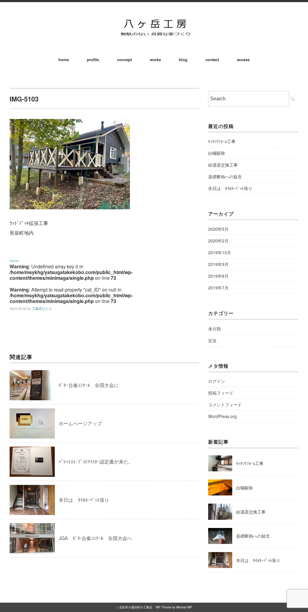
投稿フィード (220, 393)
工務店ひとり (42, 308)
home (63, 59)
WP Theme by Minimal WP (174, 607)
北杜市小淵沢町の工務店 (135, 607)
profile (93, 59)
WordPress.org (222, 416)
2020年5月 (218, 229)
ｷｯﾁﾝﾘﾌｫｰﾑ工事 (222, 141)
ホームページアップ (80, 423)
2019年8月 (218, 276)
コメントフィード (225, 404)
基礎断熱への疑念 (225, 176)
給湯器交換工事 (223, 165)
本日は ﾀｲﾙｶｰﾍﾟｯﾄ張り (84, 499)
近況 (212, 340)
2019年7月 (218, 288)
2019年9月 (218, 264)
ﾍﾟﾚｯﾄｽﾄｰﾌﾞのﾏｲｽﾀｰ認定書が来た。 (96, 461)
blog (183, 59)
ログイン (216, 381)
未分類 (214, 329)
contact (212, 59)
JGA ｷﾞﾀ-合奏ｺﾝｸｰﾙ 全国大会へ (95, 538)
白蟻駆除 (216, 153)
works (155, 59)
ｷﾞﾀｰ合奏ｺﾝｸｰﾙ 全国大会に (89, 385)
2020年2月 (218, 241)
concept (124, 59)
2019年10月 (219, 252)
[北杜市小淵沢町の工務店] (154, 18)
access (243, 59)
